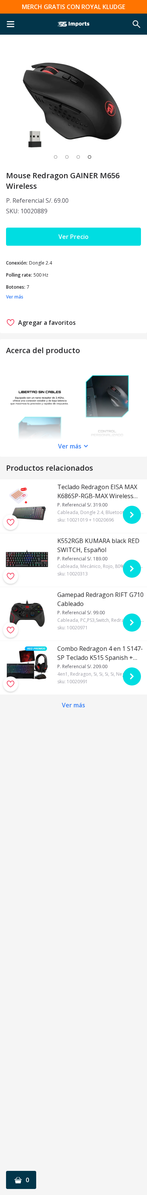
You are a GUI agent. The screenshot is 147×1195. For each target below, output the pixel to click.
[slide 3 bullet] (78, 157)
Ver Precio (73, 237)
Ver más (69, 446)
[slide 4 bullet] (89, 157)
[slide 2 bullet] (67, 157)
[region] (73, 102)
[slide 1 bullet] (55, 157)
